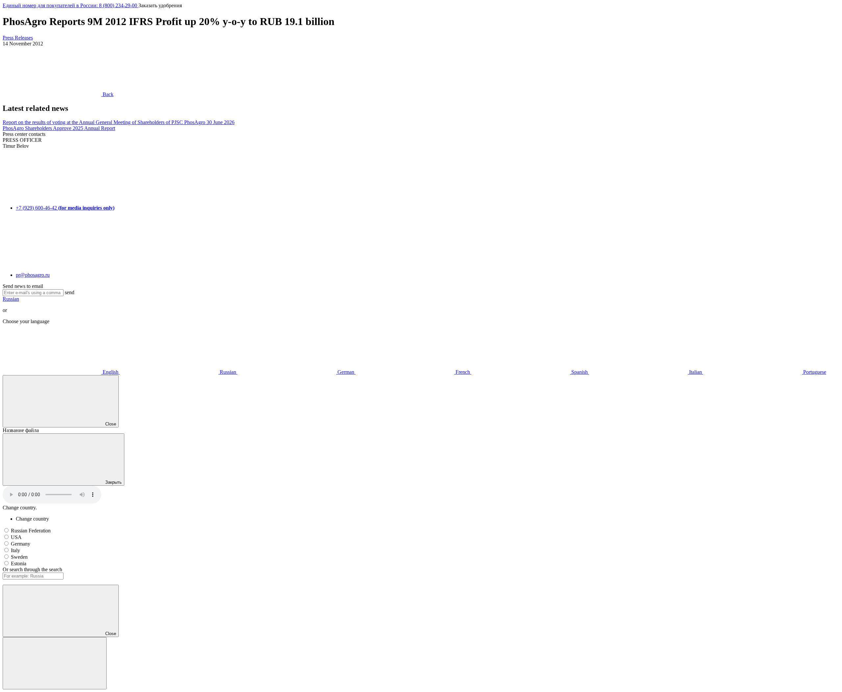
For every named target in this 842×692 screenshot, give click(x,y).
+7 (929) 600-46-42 (65, 208)
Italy (15, 550)
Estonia (18, 563)
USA (16, 537)
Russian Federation (31, 530)
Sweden (19, 557)
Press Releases (18, 37)
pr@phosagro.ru (33, 275)
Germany (20, 544)
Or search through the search (32, 569)
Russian (11, 299)
